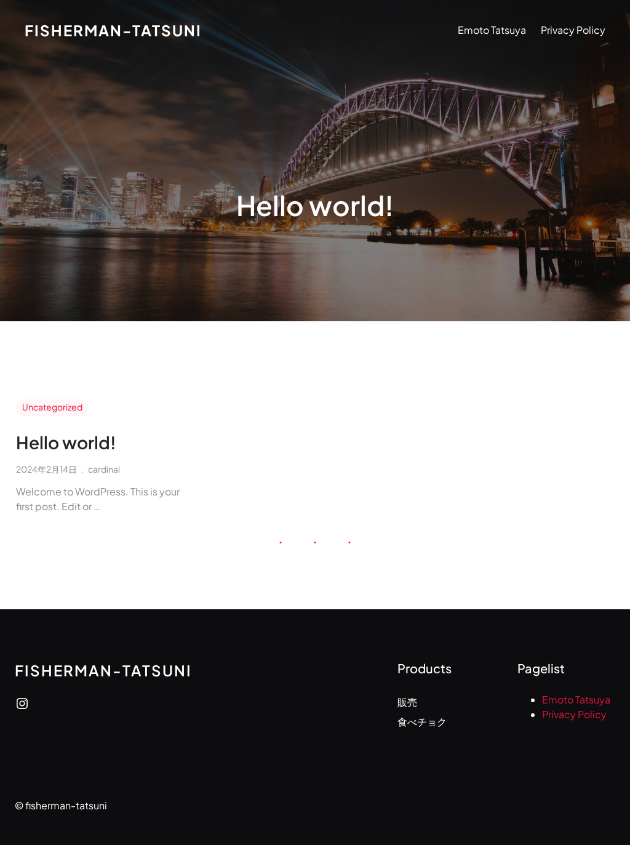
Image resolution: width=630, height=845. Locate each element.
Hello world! (66, 442)
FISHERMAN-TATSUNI (113, 30)
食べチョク (422, 721)
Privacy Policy (573, 29)
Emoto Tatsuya (492, 29)
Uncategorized (52, 406)
